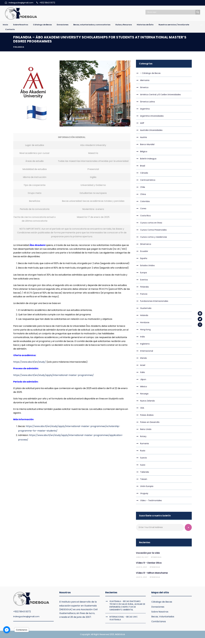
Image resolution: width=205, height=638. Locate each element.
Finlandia (18, 47)
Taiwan (143, 479)
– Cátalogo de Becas (150, 73)
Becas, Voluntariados (162, 616)
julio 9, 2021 (141, 567)
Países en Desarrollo (150, 422)
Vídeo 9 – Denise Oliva (148, 562)
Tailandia (144, 472)
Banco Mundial (147, 144)
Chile (142, 187)
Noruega (144, 393)
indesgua (157, 557)
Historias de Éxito (145, 24)
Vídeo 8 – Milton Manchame (152, 572)
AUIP (142, 123)
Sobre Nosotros (20, 24)
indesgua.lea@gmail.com (26, 616)
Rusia (142, 450)
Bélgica (143, 151)
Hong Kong (145, 329)
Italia (142, 372)
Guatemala (145, 308)
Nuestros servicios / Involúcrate (174, 24)
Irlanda (143, 358)
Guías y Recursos (123, 24)
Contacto (10, 29)
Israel (142, 365)
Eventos (144, 279)
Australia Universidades (151, 130)
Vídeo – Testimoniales (151, 500)
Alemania (144, 80)
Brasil (142, 165)
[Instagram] (200, 324)
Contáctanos (158, 621)
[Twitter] (200, 319)
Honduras (144, 322)
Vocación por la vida (148, 552)
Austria (143, 137)
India (142, 336)
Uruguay (144, 493)
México (143, 386)
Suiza (142, 464)
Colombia (145, 201)
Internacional (146, 351)
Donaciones (62, 24)
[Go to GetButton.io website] (6, 635)
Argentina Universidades (152, 116)
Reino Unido (145, 429)
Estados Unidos (147, 265)
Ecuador (144, 251)
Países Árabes (147, 415)
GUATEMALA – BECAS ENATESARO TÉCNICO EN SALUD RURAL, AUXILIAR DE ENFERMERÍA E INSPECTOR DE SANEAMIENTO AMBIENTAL (127, 605)
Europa (143, 272)
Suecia (143, 457)
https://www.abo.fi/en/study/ (29, 361)
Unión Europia (146, 486)
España (143, 258)
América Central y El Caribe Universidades (160, 94)
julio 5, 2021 (141, 577)
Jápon (143, 379)
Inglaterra (144, 343)
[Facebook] (200, 313)
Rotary (143, 436)
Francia (143, 294)
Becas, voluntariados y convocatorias (91, 24)
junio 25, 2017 (142, 557)
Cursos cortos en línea (151, 222)
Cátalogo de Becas (42, 24)
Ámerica (144, 87)
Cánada (144, 172)
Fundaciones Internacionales (154, 301)
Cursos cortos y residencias (153, 237)
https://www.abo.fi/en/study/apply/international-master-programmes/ (53, 375)
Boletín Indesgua (148, 158)
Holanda (144, 315)
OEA (142, 407)
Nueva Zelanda (147, 400)
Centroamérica (147, 180)
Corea (143, 208)
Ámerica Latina (147, 101)
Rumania (144, 443)
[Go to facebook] (6, 629)
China (143, 194)
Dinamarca (145, 244)
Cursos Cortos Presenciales (153, 229)
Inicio (5, 24)
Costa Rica (145, 215)
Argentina (145, 108)
